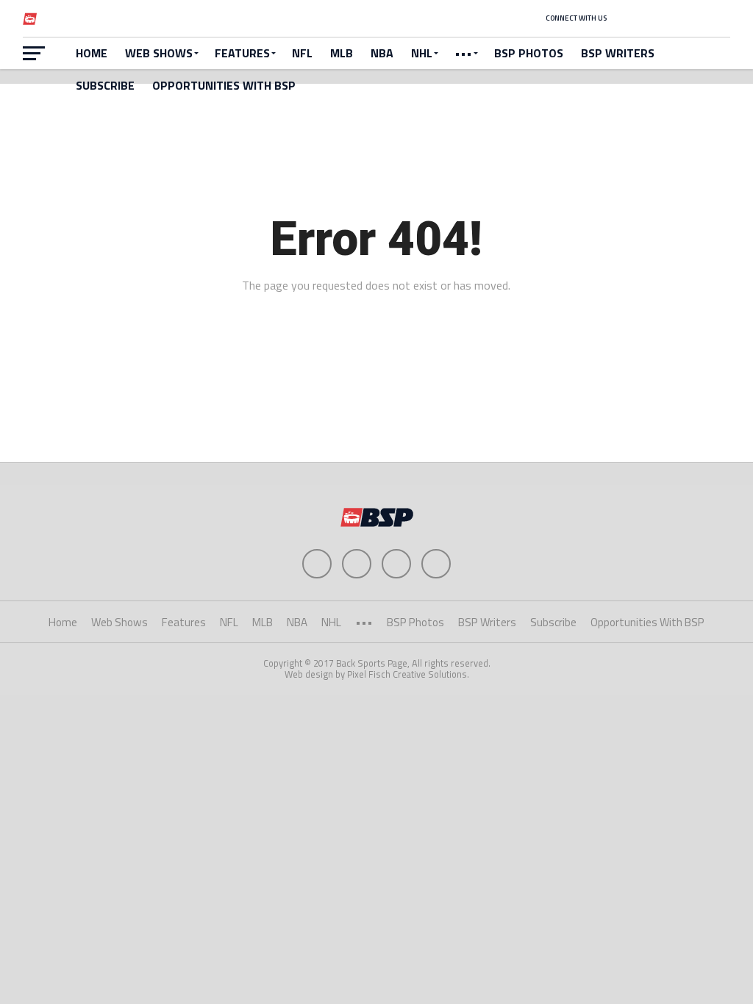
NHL (421, 53)
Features (242, 53)
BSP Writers (617, 53)
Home (91, 53)
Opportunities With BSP (224, 85)
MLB (341, 53)
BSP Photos (528, 53)
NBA (382, 53)
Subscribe (105, 85)
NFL (302, 53)
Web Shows (159, 53)
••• (463, 53)
